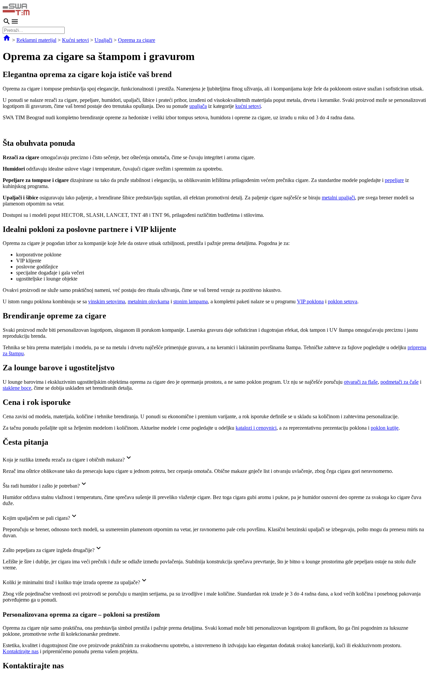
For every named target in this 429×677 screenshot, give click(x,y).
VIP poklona (310, 301)
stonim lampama (190, 301)
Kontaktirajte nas (21, 651)
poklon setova (342, 301)
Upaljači (103, 40)
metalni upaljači (338, 197)
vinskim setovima (106, 301)
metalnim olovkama (148, 301)
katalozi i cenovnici (256, 428)
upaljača (198, 106)
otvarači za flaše (361, 382)
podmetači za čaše (399, 382)
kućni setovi (248, 106)
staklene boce (17, 388)
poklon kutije (385, 428)
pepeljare (394, 180)
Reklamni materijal (36, 40)
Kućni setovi (75, 40)
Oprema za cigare (136, 40)
